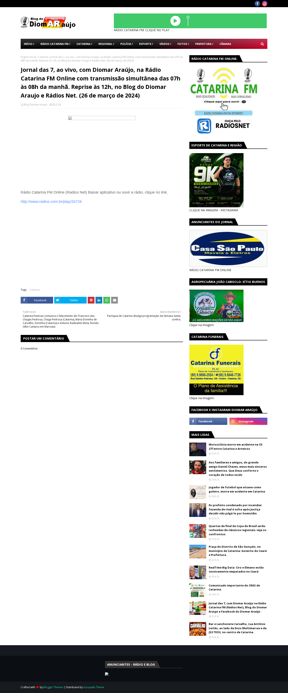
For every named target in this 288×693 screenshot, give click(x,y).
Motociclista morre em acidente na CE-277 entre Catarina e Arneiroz (236, 447)
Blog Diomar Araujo (35, 104)
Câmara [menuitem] (225, 44)
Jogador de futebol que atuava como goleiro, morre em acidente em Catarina (237, 489)
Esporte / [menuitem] (146, 44)
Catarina (43, 57)
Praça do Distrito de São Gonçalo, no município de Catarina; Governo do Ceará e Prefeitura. (238, 551)
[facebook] (257, 3)
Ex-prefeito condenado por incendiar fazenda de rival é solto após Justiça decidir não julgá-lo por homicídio (235, 509)
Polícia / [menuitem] (126, 44)
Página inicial (28, 57)
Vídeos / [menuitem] (165, 44)
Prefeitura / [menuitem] (204, 44)
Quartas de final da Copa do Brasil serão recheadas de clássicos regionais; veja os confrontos (237, 530)
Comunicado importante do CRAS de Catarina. (234, 587)
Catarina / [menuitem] (84, 44)
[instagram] (264, 3)
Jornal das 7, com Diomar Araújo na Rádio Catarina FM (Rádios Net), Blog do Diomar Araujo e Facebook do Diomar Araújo (238, 607)
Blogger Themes (53, 687)
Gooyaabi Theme (93, 687)
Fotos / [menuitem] (183, 44)
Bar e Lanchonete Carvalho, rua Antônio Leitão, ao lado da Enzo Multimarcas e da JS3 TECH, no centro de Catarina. (237, 628)
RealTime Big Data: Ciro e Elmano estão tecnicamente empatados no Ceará (236, 570)
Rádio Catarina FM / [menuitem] (55, 44)
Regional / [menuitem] (106, 44)
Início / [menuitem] (29, 44)
